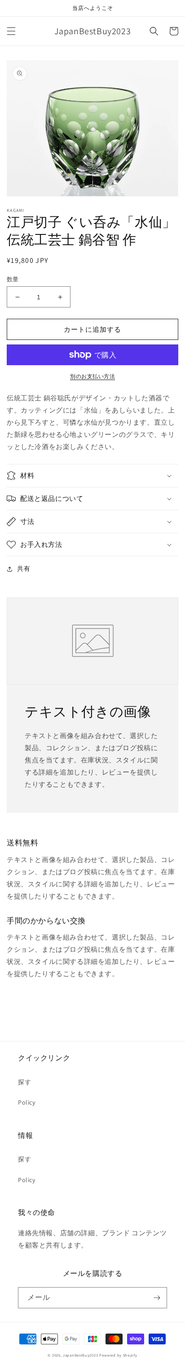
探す (24, 1082)
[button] (11, 31)
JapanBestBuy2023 (80, 1355)
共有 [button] (23, 568)
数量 (13, 279)
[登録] (157, 1297)
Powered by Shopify (118, 1355)
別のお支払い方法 (92, 376)
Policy (26, 1102)
